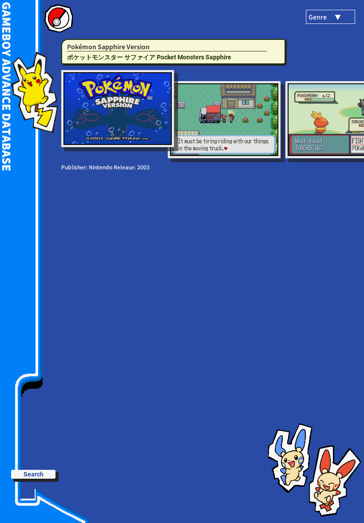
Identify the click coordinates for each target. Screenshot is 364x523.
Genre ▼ (325, 16)
